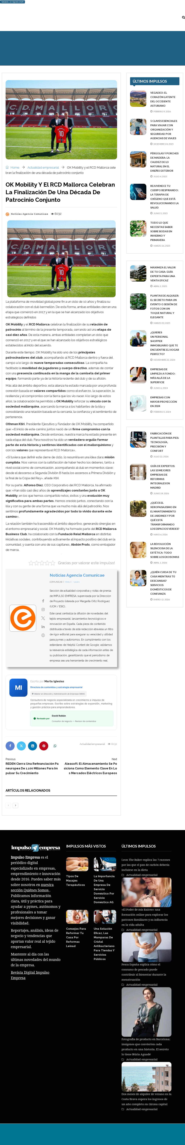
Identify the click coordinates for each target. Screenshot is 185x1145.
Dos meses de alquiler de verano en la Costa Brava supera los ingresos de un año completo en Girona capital (146, 1099)
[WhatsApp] (54, 745)
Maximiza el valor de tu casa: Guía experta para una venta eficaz (163, 274)
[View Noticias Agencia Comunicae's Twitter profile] (43, 618)
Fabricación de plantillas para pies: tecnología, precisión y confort (164, 442)
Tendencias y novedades (99, 41)
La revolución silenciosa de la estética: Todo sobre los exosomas (164, 550)
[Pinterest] (43, 745)
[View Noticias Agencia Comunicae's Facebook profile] (43, 601)
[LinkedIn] (32, 745)
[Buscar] (183, 17)
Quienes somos (15, 55)
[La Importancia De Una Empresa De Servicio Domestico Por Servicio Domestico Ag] (105, 864)
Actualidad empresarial (140, 41)
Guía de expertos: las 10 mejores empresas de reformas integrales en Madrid (162, 476)
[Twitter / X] (21, 745)
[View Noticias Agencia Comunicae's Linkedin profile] (43, 627)
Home (14, 167)
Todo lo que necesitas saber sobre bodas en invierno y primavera (161, 231)
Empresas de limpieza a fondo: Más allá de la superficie (162, 376)
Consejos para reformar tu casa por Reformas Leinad (76, 937)
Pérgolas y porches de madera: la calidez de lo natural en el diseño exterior (164, 162)
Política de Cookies (141, 1132)
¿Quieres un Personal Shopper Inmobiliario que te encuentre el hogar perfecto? (164, 343)
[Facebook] (10, 745)
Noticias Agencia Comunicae (77, 575)
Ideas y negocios (61, 41)
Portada (9, 41)
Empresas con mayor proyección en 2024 (163, 402)
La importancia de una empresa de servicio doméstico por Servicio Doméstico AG (104, 889)
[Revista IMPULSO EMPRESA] (36, 17)
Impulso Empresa (44, 1132)
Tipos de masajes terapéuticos (75, 881)
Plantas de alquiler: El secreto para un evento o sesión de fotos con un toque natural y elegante (164, 306)
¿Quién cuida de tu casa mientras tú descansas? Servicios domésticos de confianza (163, 583)
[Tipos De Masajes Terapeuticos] (77, 864)
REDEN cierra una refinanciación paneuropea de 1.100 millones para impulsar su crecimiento (32, 766)
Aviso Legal (119, 1132)
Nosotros (103, 1132)
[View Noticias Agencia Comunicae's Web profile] (43, 635)
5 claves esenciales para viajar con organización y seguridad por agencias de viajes (163, 129)
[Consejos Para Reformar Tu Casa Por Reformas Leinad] (77, 917)
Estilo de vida (32, 41)
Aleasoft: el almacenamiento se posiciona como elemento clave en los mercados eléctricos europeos (90, 766)
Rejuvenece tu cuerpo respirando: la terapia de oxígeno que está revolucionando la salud (164, 196)
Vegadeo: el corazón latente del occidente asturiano (162, 99)
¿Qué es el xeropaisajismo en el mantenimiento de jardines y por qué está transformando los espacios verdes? (164, 515)
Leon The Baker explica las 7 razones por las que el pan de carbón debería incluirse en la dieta (146, 865)
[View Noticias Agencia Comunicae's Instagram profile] (43, 609)
